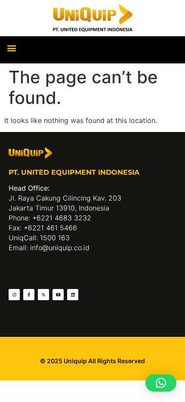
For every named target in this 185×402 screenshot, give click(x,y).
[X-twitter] (43, 294)
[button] (11, 48)
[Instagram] (14, 294)
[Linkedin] (72, 294)
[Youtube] (58, 294)
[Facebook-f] (28, 294)
